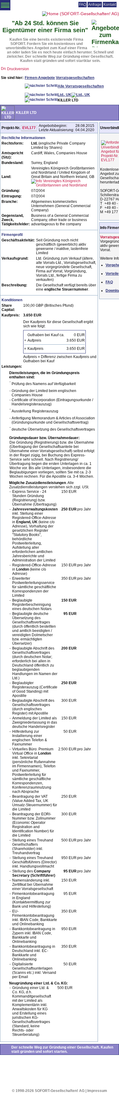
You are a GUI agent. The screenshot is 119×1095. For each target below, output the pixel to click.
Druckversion (18, 69)
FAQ (82, 4)
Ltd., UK (64, 95)
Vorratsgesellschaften (75, 78)
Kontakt (109, 4)
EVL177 (29, 128)
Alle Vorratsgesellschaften (81, 86)
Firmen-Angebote (40, 78)
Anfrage (94, 4)
